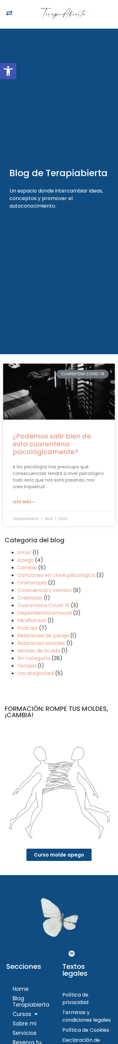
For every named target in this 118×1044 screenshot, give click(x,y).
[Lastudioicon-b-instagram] (59, 954)
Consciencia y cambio (44, 590)
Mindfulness (31, 620)
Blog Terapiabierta (31, 1001)
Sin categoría (33, 658)
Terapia (27, 665)
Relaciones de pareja (43, 635)
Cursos (22, 1014)
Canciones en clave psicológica (56, 575)
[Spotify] (72, 954)
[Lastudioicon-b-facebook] (46, 954)
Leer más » (24, 502)
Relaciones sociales (41, 643)
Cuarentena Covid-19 (43, 605)
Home (21, 989)
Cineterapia (32, 582)
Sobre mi (25, 1023)
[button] (8, 71)
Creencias (29, 597)
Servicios (25, 1033)
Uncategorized (35, 673)
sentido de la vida (38, 650)
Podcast (27, 628)
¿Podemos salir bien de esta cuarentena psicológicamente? (52, 444)
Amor (24, 552)
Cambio (27, 567)
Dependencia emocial (44, 613)
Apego (25, 560)
